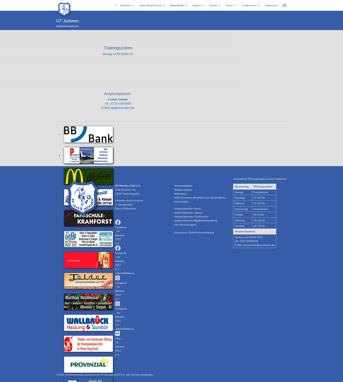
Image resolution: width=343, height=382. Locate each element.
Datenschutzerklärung (201, 232)
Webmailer (180, 193)
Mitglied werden (183, 189)
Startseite (125, 5)
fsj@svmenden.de (122, 107)
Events (213, 5)
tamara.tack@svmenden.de (259, 245)
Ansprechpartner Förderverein (191, 216)
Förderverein (249, 5)
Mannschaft (176, 5)
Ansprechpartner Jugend (188, 212)
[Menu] (284, 5)
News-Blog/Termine (150, 5)
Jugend (196, 5)
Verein (229, 5)
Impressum (271, 5)
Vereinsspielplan (183, 185)
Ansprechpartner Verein (187, 208)
